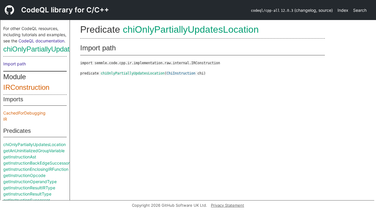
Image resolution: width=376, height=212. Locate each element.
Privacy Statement (227, 205)
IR (5, 119)
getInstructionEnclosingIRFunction (35, 169)
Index (343, 10)
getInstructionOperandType (30, 181)
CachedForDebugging (24, 112)
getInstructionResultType (27, 193)
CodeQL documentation (41, 40)
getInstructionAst (19, 156)
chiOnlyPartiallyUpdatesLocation (53, 49)
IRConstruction (26, 87)
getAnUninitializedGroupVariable (34, 150)
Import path (14, 63)
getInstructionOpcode (24, 175)
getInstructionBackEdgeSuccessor (36, 162)
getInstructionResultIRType (29, 187)
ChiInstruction (181, 73)
